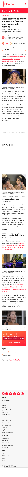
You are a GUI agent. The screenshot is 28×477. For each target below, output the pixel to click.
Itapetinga (4, 427)
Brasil (12, 352)
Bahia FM (4, 458)
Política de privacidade (8, 445)
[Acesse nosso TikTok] (14, 393)
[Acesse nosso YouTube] (18, 393)
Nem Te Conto (12, 11)
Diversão (4, 407)
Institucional (5, 435)
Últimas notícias (6, 400)
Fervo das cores (6, 414)
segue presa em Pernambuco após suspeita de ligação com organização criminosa (13, 59)
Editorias (4, 398)
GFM (3, 453)
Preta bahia (5, 412)
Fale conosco (5, 443)
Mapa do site (5, 447)
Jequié (3, 430)
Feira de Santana (6, 425)
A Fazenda (5, 352)
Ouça (6, 43)
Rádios (3, 450)
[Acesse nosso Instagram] (3, 393)
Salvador (4, 405)
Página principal (6, 423)
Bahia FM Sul (5, 456)
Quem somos (5, 438)
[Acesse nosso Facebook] (6, 393)
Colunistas (4, 417)
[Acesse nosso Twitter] (10, 393)
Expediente (5, 440)
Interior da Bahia (6, 420)
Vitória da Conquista (7, 432)
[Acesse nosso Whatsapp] (22, 393)
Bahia (3, 403)
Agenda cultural (6, 410)
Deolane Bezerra (7, 355)
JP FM (3, 460)
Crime (17, 352)
